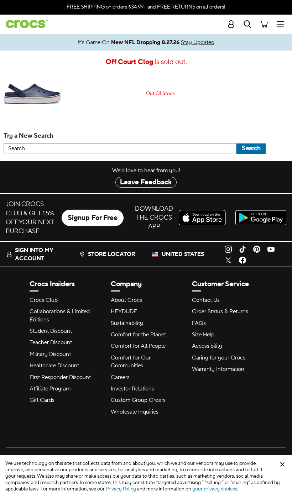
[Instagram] (228, 248)
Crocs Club (44, 300)
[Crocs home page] (24, 24)
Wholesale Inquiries (134, 411)
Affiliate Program (50, 388)
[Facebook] (242, 259)
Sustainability (127, 323)
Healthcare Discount (54, 365)
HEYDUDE (124, 311)
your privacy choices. (215, 489)
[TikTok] (242, 248)
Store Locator (111, 254)
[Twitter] (228, 259)
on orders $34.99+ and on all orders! (146, 7)
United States (183, 254)
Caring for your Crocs (218, 357)
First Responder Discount (60, 377)
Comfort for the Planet (138, 334)
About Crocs (126, 300)
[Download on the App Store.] (204, 217)
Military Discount (50, 354)
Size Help (203, 334)
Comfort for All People (138, 346)
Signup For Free (93, 217)
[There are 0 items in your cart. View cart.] (264, 24)
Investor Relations (132, 388)
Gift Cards (42, 400)
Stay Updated (197, 42)
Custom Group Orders (138, 400)
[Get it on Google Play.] (260, 217)
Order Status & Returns (220, 311)
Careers (120, 377)
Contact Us (206, 300)
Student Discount (51, 331)
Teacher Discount (51, 342)
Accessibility (207, 346)
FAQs (199, 323)
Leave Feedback (146, 182)
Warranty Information (218, 369)
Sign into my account (34, 254)
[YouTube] (271, 248)
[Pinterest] (256, 248)
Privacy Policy (121, 489)
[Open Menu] (282, 24)
